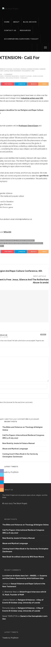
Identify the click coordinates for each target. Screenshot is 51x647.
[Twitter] (34, 47)
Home (6, 22)
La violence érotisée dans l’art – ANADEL (19, 576)
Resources (25, 30)
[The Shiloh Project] (10, 9)
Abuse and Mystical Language (15, 449)
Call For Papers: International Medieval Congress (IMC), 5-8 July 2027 (23, 436)
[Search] (39, 47)
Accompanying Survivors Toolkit (21, 39)
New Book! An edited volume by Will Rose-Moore (23, 557)
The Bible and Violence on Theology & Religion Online (22, 428)
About (16, 22)
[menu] (45, 47)
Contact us (10, 30)
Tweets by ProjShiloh (10, 638)
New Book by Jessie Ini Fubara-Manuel (18, 443)
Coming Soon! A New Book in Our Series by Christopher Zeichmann (20, 455)
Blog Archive (30, 22)
